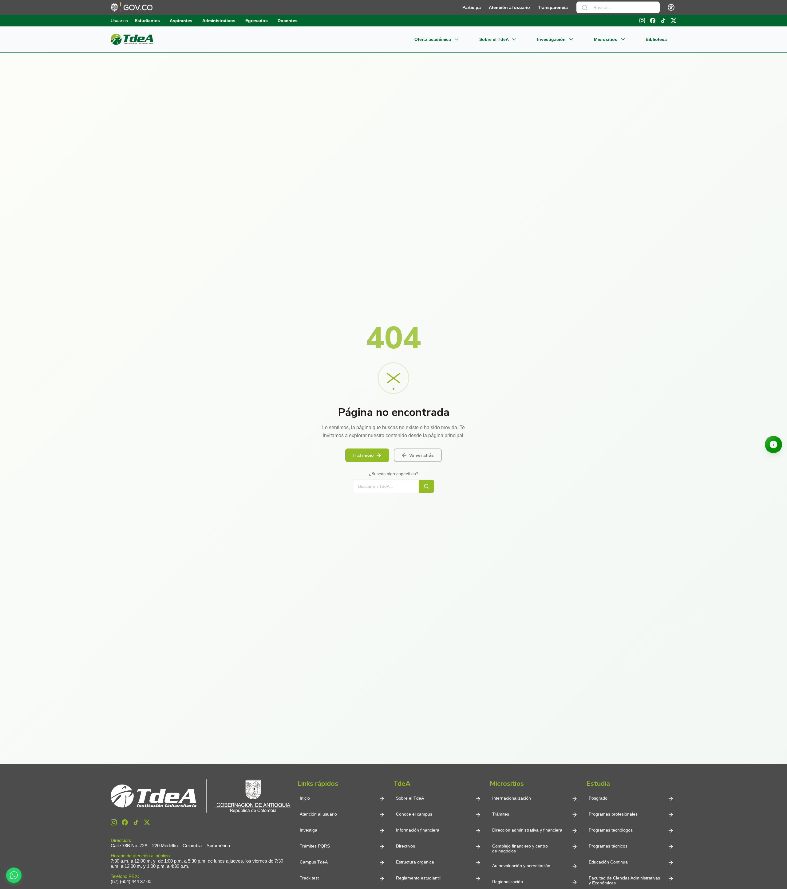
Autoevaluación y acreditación (521, 865)
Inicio (305, 798)
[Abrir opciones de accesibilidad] (773, 444)
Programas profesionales (613, 814)
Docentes (288, 20)
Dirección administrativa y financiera (527, 830)
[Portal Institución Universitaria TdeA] (132, 39)
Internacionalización (511, 798)
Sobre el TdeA (494, 39)
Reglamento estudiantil (418, 877)
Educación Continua (608, 862)
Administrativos (218, 20)
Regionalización (507, 881)
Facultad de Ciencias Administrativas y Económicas (624, 880)
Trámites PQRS (315, 846)
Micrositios (605, 39)
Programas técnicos (608, 846)
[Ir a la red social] (642, 21)
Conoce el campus (414, 814)
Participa (471, 7)
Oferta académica (432, 39)
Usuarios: (120, 20)
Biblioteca (656, 39)
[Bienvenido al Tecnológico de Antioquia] (201, 796)
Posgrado (598, 798)
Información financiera (417, 830)
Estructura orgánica (415, 862)
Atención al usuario (509, 7)
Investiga (308, 830)
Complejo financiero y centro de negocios (520, 848)
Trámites (500, 814)
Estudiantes (147, 20)
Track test (309, 877)
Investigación (551, 39)
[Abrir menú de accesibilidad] (671, 7)
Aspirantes (181, 20)
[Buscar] (584, 7)
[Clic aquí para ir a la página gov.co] (131, 7)
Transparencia (553, 7)
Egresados (256, 20)
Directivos (405, 846)
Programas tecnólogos (611, 830)
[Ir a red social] (114, 822)
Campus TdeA (314, 862)
